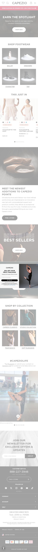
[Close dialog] (37, 264)
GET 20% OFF (9, 280)
